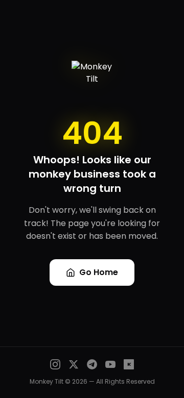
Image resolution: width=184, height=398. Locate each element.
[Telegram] (92, 364)
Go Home (98, 272)
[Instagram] (55, 364)
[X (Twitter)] (73, 364)
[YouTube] (110, 364)
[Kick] (129, 364)
